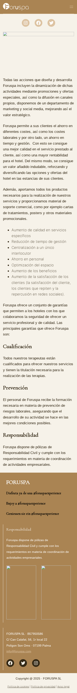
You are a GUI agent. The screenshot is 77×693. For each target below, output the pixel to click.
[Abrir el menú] (71, 6)
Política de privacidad (43, 686)
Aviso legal (63, 686)
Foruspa (18, 482)
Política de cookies (18, 686)
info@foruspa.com (18, 651)
